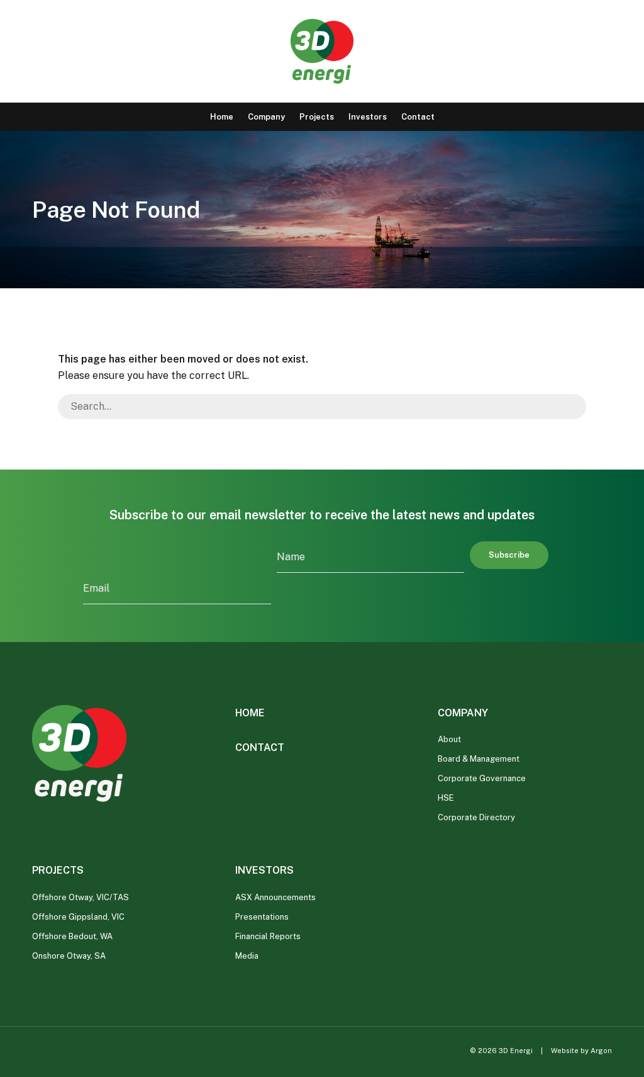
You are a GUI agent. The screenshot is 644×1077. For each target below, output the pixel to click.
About (449, 739)
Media (246, 956)
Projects (316, 116)
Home (221, 116)
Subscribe (509, 555)
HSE (446, 798)
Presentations (262, 917)
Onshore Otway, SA (69, 956)
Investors (367, 116)
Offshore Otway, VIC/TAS (80, 897)
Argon (601, 1050)
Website (565, 1050)
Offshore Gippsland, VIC (78, 917)
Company (266, 116)
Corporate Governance (482, 778)
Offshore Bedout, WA (72, 936)
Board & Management (478, 759)
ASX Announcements (275, 897)
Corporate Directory (476, 817)
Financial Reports (268, 936)
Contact (418, 116)
